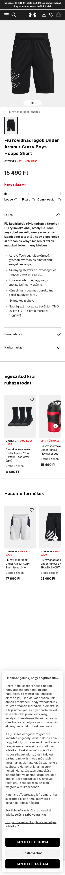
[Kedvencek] (51, 15)
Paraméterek (13, 334)
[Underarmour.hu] (32, 15)
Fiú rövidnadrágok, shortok (24, 111)
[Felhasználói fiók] (44, 15)
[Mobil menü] (6, 15)
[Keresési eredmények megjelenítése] (14, 15)
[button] (32, 103)
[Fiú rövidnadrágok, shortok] (5, 112)
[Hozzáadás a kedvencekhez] (32, 399)
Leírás (8, 215)
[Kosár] (58, 15)
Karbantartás (13, 347)
